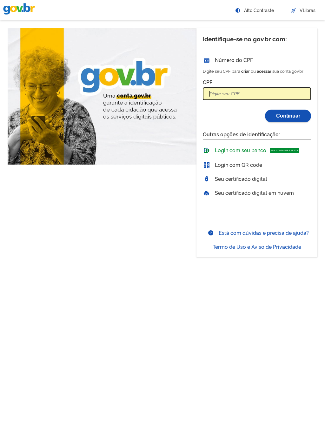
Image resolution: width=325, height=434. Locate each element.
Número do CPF (233, 59)
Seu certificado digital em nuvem (254, 192)
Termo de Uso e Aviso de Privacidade (257, 246)
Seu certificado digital (240, 178)
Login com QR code (238, 164)
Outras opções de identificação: (241, 134)
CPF (207, 81)
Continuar (288, 116)
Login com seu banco (256, 149)
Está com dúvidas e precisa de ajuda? (263, 232)
